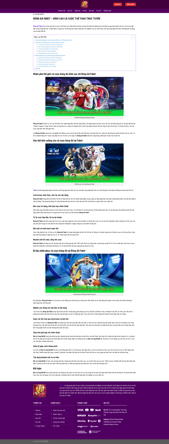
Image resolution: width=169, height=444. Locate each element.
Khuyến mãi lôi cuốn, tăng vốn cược (48, 53)
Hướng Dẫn (107, 11)
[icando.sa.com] (84, 4)
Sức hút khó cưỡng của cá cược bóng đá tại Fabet (50, 42)
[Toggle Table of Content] (131, 37)
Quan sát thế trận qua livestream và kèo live (50, 60)
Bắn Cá (69, 11)
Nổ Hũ (85, 11)
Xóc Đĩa (91, 11)
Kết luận (38, 68)
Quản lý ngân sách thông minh (47, 64)
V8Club (62, 385)
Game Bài (77, 11)
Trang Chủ (61, 11)
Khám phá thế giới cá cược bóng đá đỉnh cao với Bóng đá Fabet (54, 40)
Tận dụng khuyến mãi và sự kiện (47, 66)
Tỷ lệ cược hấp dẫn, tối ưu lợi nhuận (48, 49)
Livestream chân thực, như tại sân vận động (50, 44)
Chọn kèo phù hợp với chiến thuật (48, 62)
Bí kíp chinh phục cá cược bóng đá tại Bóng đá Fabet (50, 55)
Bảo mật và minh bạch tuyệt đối (47, 51)
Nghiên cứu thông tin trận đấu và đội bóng (50, 57)
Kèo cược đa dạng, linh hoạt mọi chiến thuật (50, 47)
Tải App (98, 11)
